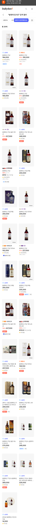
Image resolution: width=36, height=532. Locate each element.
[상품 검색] (26, 9)
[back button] (3, 15)
